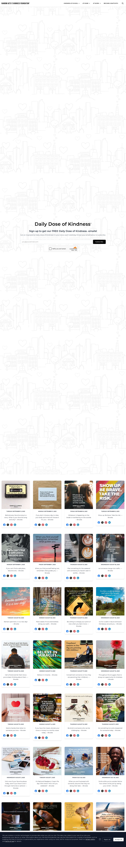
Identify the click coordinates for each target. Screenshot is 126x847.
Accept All (118, 839)
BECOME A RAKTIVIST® (111, 3)
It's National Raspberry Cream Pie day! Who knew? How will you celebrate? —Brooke (47, 784)
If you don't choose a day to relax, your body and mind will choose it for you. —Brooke (47, 517)
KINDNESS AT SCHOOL (71, 3)
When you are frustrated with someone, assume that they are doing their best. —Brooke (79, 784)
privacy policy (90, 839)
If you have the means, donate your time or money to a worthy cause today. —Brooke (47, 730)
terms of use (9, 841)
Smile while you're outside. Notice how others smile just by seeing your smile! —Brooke (110, 784)
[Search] (122, 3)
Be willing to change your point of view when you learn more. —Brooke (79, 624)
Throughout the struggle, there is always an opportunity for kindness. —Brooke (110, 677)
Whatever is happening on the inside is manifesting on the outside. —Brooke (78, 517)
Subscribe (99, 242)
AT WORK (96, 3)
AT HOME (85, 3)
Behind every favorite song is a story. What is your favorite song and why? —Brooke (15, 517)
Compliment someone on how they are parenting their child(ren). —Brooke (79, 677)
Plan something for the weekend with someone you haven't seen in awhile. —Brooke (78, 571)
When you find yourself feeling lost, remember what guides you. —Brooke (47, 571)
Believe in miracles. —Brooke (47, 675)
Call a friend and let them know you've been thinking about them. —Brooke (15, 677)
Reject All (107, 839)
